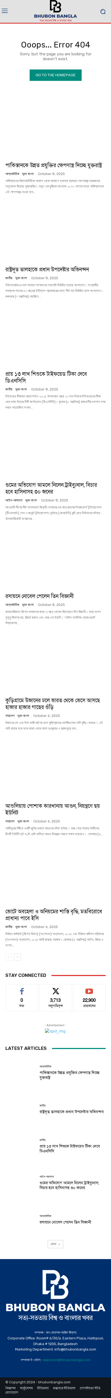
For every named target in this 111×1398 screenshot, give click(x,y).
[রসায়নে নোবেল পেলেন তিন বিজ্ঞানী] (55, 558)
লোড (54, 1244)
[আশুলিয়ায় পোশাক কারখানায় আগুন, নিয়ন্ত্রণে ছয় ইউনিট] (55, 768)
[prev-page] (8, 957)
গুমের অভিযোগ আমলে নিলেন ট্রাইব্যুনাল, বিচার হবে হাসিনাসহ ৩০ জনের (51, 488)
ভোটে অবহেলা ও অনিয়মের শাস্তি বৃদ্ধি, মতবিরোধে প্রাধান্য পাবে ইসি (53, 915)
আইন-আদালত (13, 500)
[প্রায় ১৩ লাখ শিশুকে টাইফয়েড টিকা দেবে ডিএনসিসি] (55, 336)
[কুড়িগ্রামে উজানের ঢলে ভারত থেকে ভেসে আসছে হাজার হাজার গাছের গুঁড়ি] (55, 663)
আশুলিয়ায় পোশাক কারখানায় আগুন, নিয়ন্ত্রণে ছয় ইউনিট (52, 809)
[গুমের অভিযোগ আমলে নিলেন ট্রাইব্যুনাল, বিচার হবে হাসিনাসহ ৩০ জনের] (55, 447)
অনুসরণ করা (55, 988)
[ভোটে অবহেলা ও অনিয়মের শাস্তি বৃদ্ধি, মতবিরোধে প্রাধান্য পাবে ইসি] (55, 874)
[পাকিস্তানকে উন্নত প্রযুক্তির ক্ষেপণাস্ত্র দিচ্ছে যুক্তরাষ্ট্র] (55, 127)
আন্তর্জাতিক (12, 174)
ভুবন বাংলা (28, 174)
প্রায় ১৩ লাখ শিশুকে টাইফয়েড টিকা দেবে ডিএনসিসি (46, 378)
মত (22, 988)
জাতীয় (8, 278)
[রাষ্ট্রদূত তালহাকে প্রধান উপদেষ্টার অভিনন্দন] (55, 232)
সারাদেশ (10, 715)
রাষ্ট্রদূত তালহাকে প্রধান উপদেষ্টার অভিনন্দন (47, 269)
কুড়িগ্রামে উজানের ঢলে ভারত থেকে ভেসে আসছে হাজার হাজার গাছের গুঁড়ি (52, 704)
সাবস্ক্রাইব (89, 988)
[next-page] (17, 957)
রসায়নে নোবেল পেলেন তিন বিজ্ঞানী (39, 596)
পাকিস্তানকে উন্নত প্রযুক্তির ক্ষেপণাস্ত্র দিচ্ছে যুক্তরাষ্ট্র (53, 165)
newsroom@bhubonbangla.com (66, 1360)
